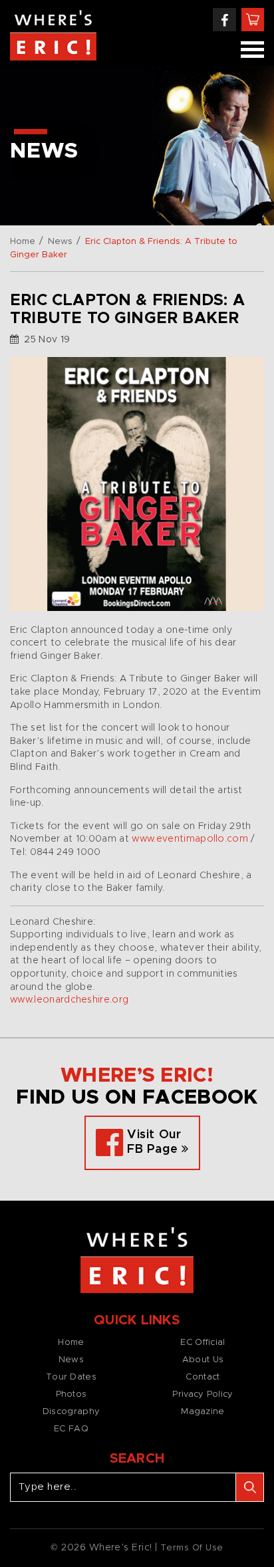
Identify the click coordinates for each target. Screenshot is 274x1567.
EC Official (202, 1342)
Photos (71, 1394)
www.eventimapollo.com (190, 839)
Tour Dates (71, 1377)
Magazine (202, 1411)
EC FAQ (71, 1429)
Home (22, 241)
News (60, 241)
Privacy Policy (202, 1394)
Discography (71, 1411)
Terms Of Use (191, 1548)
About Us (202, 1360)
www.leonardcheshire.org (69, 1000)
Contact (202, 1377)
